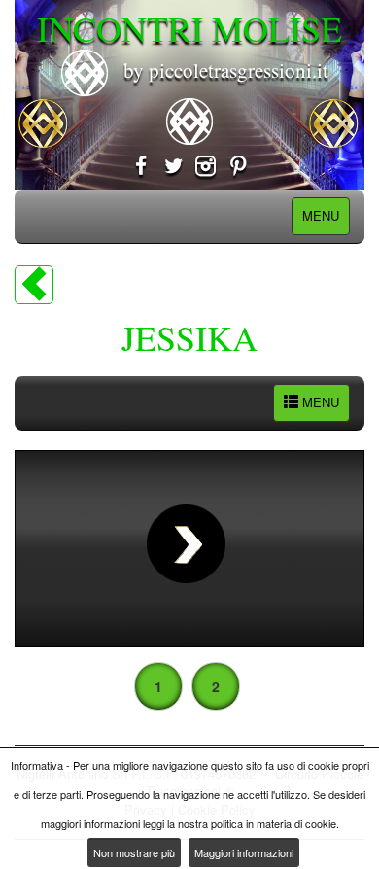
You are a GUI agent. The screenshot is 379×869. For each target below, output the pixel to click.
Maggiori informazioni (243, 852)
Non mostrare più (134, 852)
